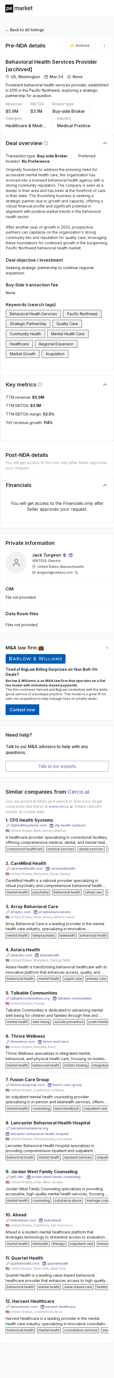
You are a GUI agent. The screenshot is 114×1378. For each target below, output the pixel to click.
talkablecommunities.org (30, 998)
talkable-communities (75, 998)
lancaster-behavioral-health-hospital (39, 1134)
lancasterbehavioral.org (29, 1128)
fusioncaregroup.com (27, 1085)
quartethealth (57, 1263)
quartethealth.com (24, 1263)
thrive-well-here (56, 1042)
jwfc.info (17, 1177)
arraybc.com (20, 912)
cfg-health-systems (70, 825)
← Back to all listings (24, 29)
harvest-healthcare (60, 1307)
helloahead (52, 1220)
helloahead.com (23, 1220)
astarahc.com (21, 955)
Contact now (22, 709)
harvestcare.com (23, 1307)
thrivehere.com (22, 1042)
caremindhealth (63, 868)
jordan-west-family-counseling (56, 1177)
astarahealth (49, 955)
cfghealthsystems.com (28, 825)
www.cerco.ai (61, 806)
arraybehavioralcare (54, 912)
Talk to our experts (57, 766)
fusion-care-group (67, 1085)
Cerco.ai (78, 792)
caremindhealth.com (26, 868)
